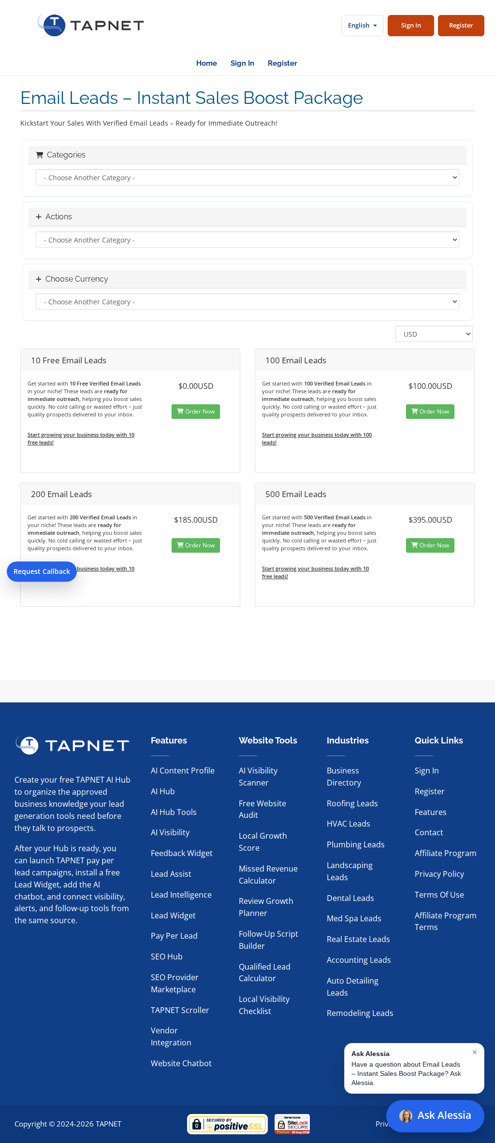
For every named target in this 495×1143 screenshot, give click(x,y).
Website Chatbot (181, 1063)
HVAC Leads (348, 823)
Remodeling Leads (360, 1013)
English (358, 25)
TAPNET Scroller (180, 1010)
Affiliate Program (446, 853)
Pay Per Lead (174, 935)
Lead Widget (173, 915)
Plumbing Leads (356, 844)
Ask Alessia (444, 1115)
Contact (429, 832)
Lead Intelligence (181, 894)
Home (206, 63)
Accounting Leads (359, 960)
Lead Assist (171, 874)
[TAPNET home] (91, 26)
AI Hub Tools (174, 812)
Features (431, 812)
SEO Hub (167, 956)
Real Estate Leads (358, 939)
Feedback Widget (182, 853)
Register (461, 25)
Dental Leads (350, 898)
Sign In (411, 25)
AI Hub (163, 791)
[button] (414, 1068)
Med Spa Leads (354, 918)
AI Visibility (170, 832)
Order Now (199, 411)
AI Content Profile (183, 770)
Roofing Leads (352, 803)
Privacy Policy (439, 874)
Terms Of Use (439, 894)
